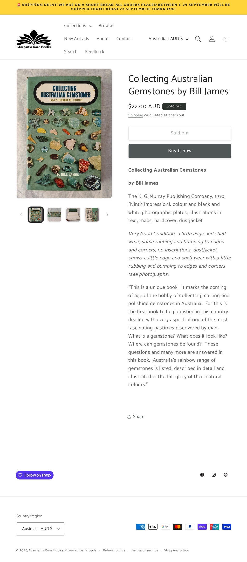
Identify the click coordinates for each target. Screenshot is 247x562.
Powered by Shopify (81, 550)
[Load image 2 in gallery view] (54, 214)
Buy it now (180, 151)
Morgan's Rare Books (46, 550)
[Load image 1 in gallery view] (36, 214)
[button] (78, 26)
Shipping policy (176, 550)
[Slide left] (21, 214)
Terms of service (144, 550)
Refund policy (114, 550)
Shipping (135, 115)
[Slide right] (107, 214)
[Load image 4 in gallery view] (92, 214)
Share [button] (138, 416)
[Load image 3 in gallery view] (73, 214)
